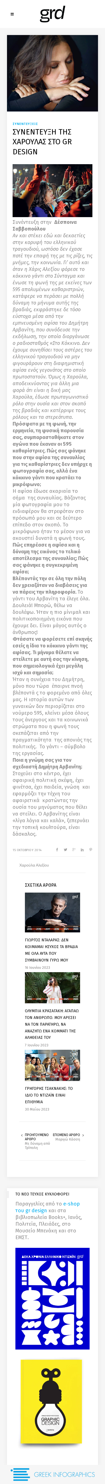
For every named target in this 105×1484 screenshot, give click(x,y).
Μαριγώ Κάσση (67, 1139)
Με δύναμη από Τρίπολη (37, 1145)
